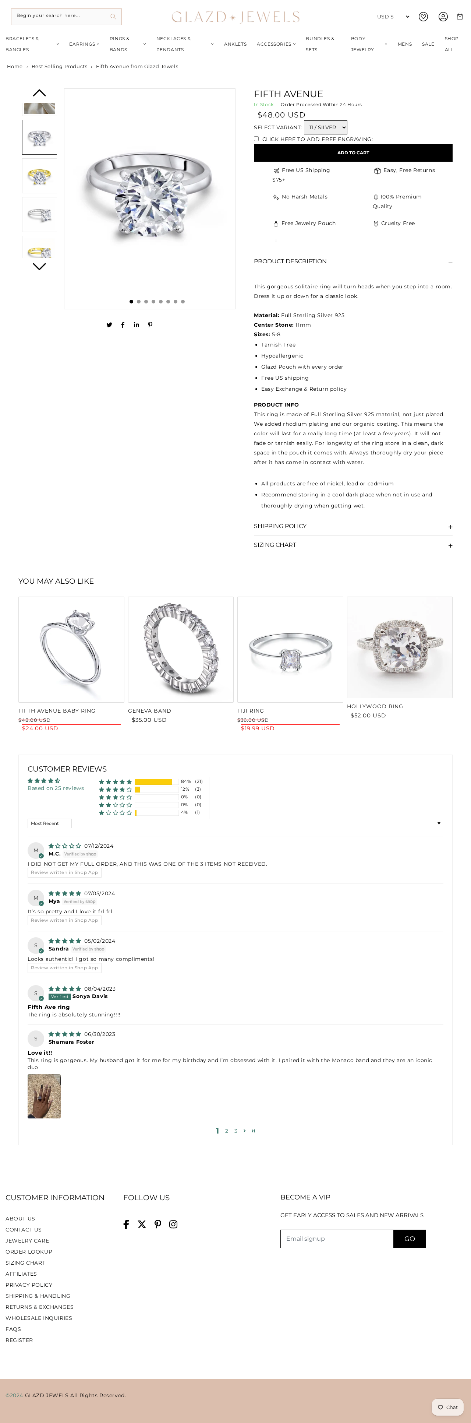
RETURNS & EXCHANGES (40, 1307)
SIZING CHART (25, 1262)
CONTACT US (24, 1229)
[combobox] (66, 16)
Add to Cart (353, 152)
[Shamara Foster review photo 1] (44, 1096)
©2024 (15, 1395)
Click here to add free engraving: (317, 139)
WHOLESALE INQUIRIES (39, 1318)
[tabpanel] (149, 194)
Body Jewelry (362, 44)
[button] (115, 782)
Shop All (452, 44)
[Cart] (458, 17)
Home (14, 66)
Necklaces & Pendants (173, 44)
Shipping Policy (280, 526)
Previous (40, 95)
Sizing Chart (275, 544)
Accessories (274, 44)
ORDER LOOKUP (29, 1251)
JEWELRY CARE (27, 1240)
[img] (66, 846)
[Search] (113, 16)
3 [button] (236, 1131)
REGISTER (19, 1340)
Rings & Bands (120, 44)
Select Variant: (278, 127)
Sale (428, 44)
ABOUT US (20, 1218)
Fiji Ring (250, 710)
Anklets (235, 44)
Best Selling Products (60, 66)
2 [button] (227, 1131)
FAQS (13, 1329)
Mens (405, 44)
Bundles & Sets (320, 44)
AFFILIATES (21, 1274)
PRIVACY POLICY (29, 1285)
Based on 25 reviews (56, 788)
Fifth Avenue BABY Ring (57, 710)
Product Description (290, 261)
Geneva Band (149, 710)
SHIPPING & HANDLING (38, 1296)
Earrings (82, 44)
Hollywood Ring (375, 706)
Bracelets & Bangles (22, 44)
